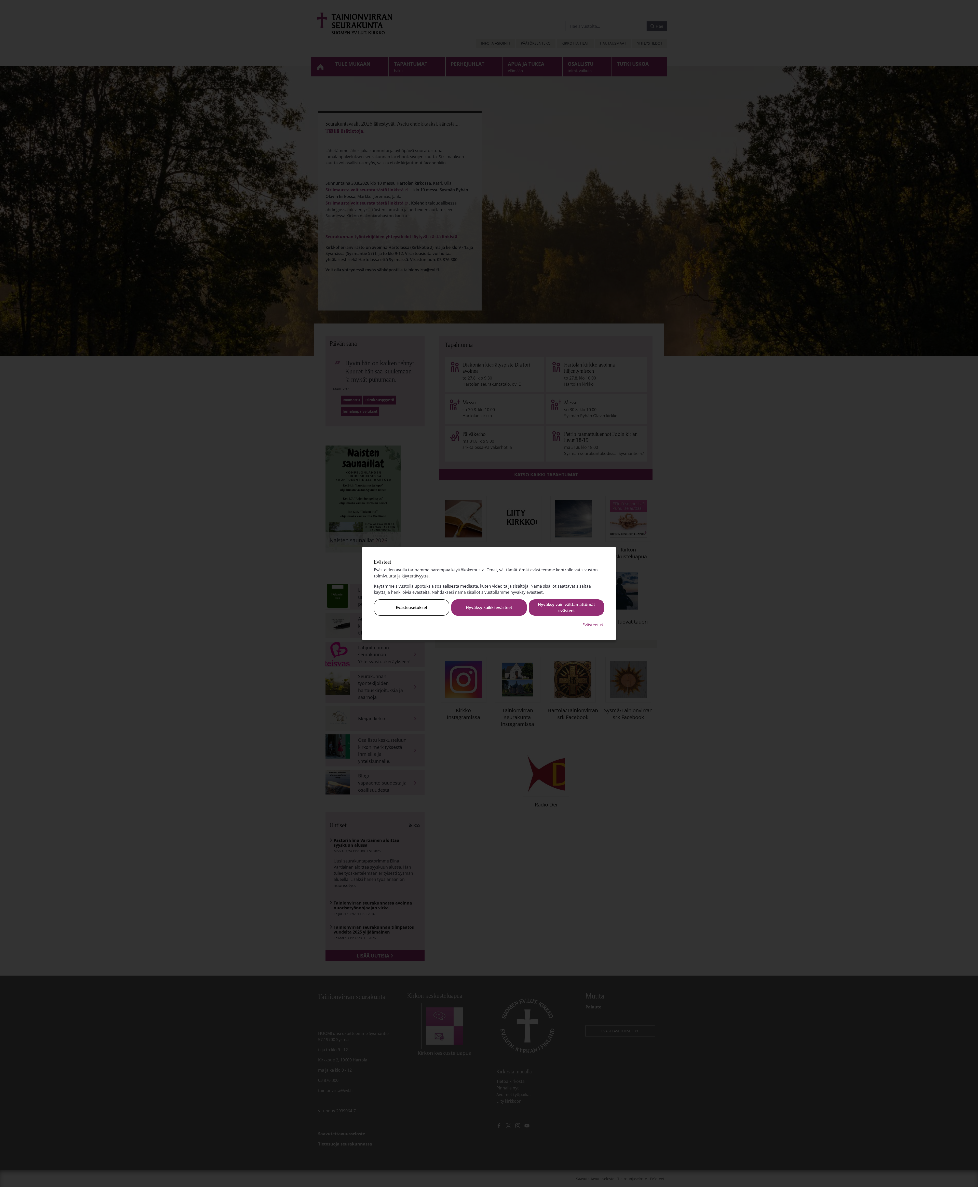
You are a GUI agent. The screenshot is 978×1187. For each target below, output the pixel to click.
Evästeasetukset (411, 607)
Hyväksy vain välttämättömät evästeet (566, 607)
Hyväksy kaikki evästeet (489, 607)
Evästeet (593, 625)
